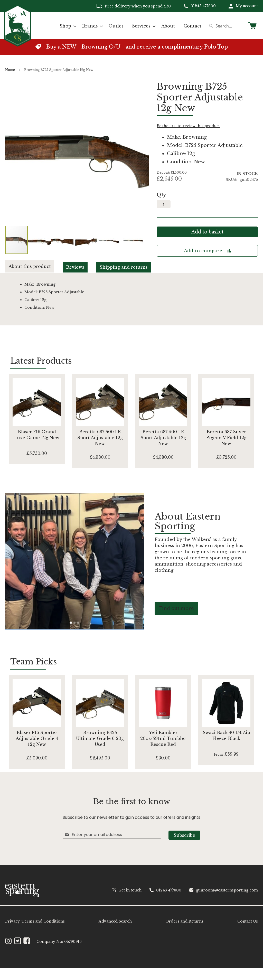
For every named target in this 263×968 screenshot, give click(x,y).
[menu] (130, 26)
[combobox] (225, 26)
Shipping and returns (124, 267)
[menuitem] (66, 26)
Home (10, 70)
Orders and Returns (184, 921)
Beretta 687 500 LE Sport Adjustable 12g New (100, 437)
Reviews (75, 267)
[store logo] (17, 25)
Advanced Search (115, 921)
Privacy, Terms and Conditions (35, 921)
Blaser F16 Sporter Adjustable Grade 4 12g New (37, 738)
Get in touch (130, 890)
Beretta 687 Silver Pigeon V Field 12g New (226, 437)
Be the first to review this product (188, 126)
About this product (29, 266)
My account (247, 6)
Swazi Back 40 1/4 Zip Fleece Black (226, 735)
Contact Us (247, 921)
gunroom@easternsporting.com (227, 890)
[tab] (34, 266)
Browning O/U (100, 47)
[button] (39, 240)
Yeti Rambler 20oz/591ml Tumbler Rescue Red (163, 738)
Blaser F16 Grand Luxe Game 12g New (36, 434)
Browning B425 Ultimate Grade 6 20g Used (100, 738)
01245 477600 (203, 6)
